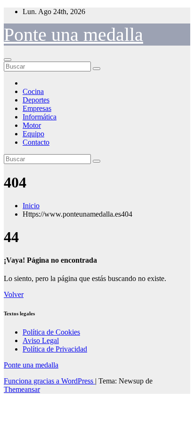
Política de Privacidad (55, 349)
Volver (14, 294)
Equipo (33, 134)
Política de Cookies (51, 332)
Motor (32, 125)
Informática (40, 117)
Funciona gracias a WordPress (49, 381)
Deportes (36, 100)
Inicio (31, 206)
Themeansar (22, 389)
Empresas (37, 108)
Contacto (36, 142)
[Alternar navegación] (7, 59)
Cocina (33, 91)
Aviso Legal (41, 340)
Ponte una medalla (73, 34)
